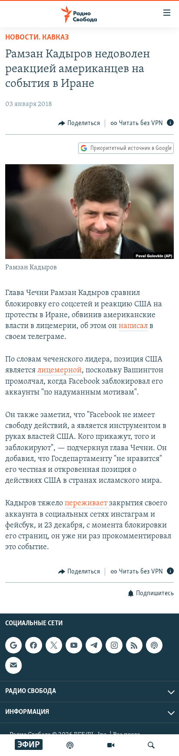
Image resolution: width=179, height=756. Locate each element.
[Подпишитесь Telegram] (94, 645)
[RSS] (134, 645)
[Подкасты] (154, 645)
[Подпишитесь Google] (13, 645)
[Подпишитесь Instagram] (114, 645)
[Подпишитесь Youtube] (74, 645)
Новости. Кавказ (37, 38)
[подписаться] (13, 665)
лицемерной (59, 371)
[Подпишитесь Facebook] (33, 645)
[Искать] (151, 745)
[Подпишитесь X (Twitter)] (54, 645)
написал (133, 326)
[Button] (79, 123)
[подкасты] (70, 745)
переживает (87, 503)
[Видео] (111, 745)
